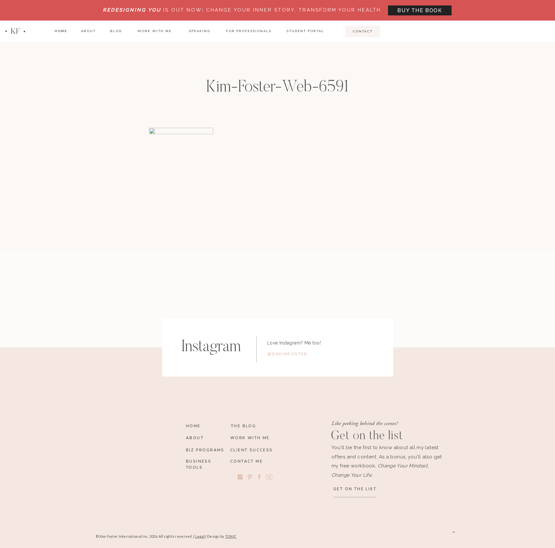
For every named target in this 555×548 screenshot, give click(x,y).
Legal (200, 536)
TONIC (230, 536)
